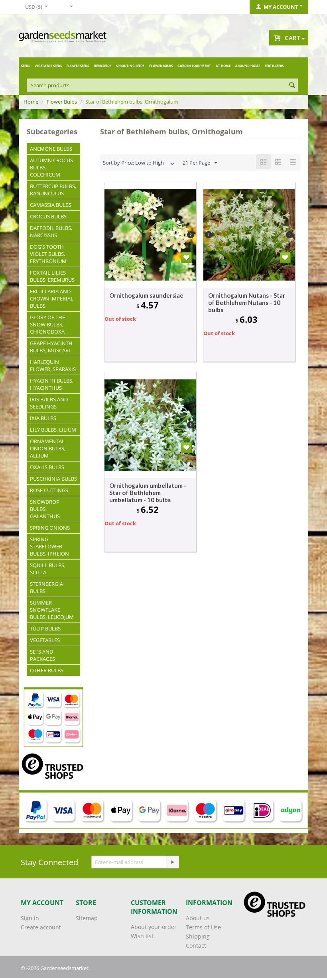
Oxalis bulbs (47, 467)
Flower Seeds (78, 65)
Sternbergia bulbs (46, 587)
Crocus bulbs (48, 216)
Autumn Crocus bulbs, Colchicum (51, 167)
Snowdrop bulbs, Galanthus (45, 509)
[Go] (172, 862)
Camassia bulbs (50, 204)
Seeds (25, 65)
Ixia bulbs (43, 418)
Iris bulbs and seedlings (49, 403)
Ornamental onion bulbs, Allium (47, 448)
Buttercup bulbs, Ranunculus (53, 190)
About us (198, 918)
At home (223, 65)
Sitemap (87, 918)
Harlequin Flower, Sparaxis (53, 365)
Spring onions (50, 527)
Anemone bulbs (51, 148)
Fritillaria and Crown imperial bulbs (51, 298)
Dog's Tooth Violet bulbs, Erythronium (48, 254)
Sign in (30, 918)
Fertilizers (274, 65)
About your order (154, 927)
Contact (196, 945)
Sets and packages (42, 655)
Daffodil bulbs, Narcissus (51, 231)
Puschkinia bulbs (53, 478)
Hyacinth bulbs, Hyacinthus (51, 384)
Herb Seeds (102, 65)
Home (31, 101)
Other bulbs (46, 670)
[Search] (292, 86)
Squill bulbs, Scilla (47, 569)
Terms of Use (203, 927)
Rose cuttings (49, 490)
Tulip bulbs (45, 628)
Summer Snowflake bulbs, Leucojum (52, 610)
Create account (41, 927)
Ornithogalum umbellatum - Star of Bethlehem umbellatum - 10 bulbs (147, 492)
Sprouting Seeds (130, 65)
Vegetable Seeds (48, 65)
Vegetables (45, 640)
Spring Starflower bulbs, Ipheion (49, 546)
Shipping (198, 936)
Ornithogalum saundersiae (146, 295)
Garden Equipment (194, 65)
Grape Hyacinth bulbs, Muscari (51, 347)
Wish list (142, 936)
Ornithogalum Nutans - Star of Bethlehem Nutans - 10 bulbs (246, 302)
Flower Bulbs (161, 65)
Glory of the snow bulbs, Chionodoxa (47, 324)
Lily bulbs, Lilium (53, 429)
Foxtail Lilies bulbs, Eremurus (52, 276)
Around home (247, 65)
